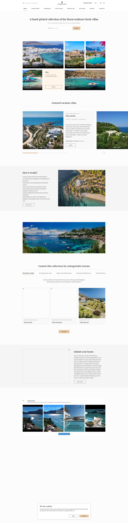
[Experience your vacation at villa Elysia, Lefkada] (33, 418)
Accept (84, 516)
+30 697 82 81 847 (87, 3)
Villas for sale (71, 8)
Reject (73, 516)
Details (70, 145)
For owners (82, 8)
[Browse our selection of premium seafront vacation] (95, 418)
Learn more (29, 205)
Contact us (102, 8)
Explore (53, 87)
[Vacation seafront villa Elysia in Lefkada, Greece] (54, 418)
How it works (59, 8)
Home (25, 8)
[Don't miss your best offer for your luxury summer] (74, 418)
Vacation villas (35, 8)
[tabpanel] (58, 130)
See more (64, 331)
